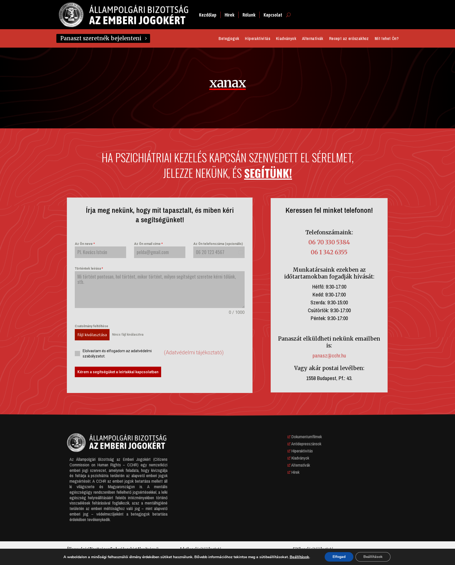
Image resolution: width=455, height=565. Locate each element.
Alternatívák (312, 39)
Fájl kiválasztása (92, 334)
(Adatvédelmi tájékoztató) (194, 352)
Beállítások (299, 556)
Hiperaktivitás (257, 39)
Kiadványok (286, 39)
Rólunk (249, 15)
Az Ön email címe (148, 244)
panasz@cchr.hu (329, 355)
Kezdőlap (207, 15)
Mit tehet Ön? (387, 39)
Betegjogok (229, 39)
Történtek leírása (89, 268)
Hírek (229, 15)
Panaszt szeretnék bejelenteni (100, 38)
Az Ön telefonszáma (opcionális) (218, 244)
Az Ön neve (85, 244)
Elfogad (339, 556)
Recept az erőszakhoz (349, 39)
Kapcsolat (273, 15)
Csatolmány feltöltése (91, 326)
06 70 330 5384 (329, 242)
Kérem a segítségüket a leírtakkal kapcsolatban (118, 372)
